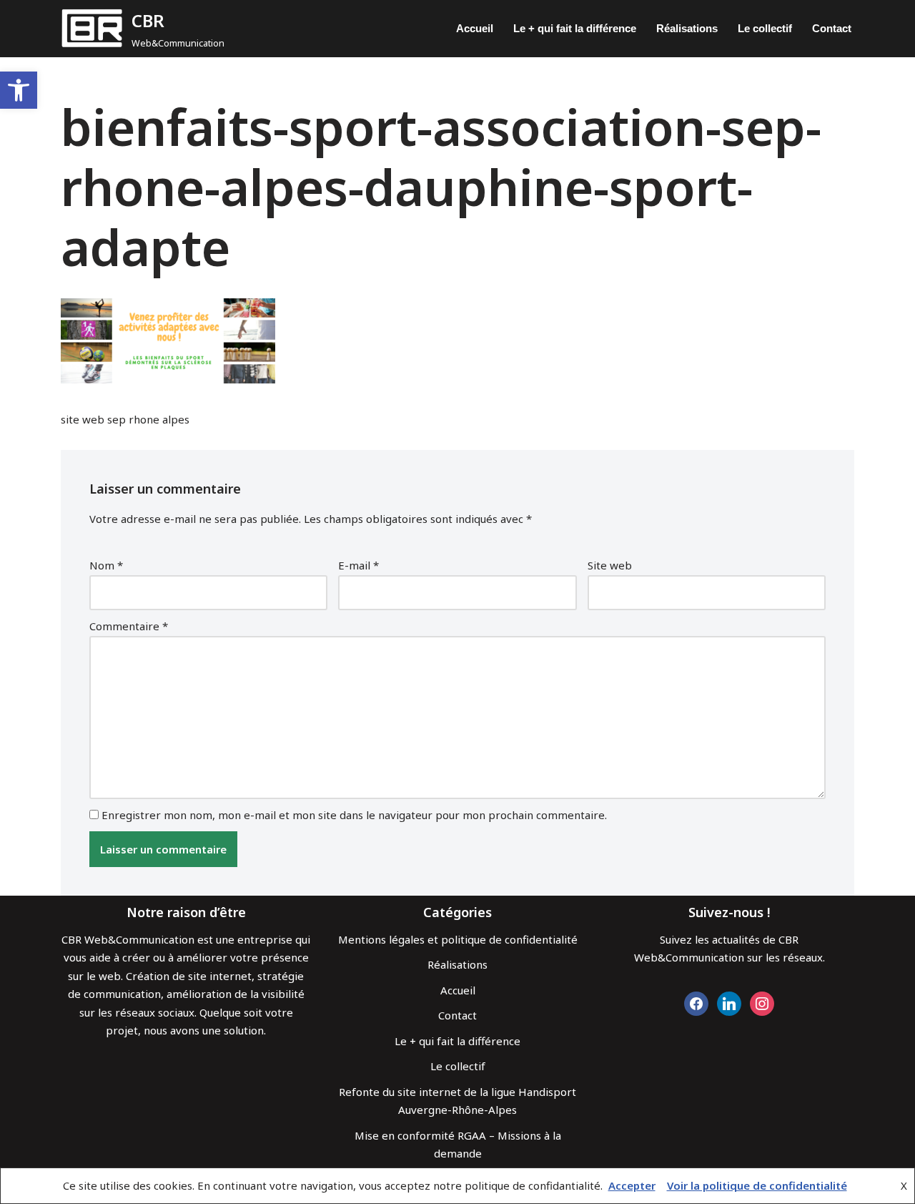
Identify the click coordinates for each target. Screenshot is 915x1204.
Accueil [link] (474, 28)
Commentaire (128, 626)
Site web (610, 565)
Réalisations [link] (687, 28)
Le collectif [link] (765, 28)
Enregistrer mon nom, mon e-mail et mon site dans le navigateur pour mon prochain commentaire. (354, 815)
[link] (18, 90)
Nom (106, 565)
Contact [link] (831, 28)
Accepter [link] (632, 1185)
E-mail (358, 565)
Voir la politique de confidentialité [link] (757, 1185)
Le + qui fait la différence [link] (574, 28)
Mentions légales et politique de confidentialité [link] (458, 939)
